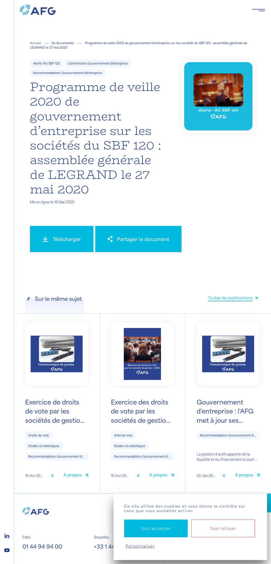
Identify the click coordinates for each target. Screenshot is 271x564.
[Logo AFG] (131, 10)
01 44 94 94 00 (42, 546)
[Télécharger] (54, 475)
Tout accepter (156, 528)
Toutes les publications (230, 298)
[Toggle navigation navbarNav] (258, 10)
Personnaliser (140, 546)
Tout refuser (223, 528)
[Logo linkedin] (6, 535)
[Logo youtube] (7, 549)
